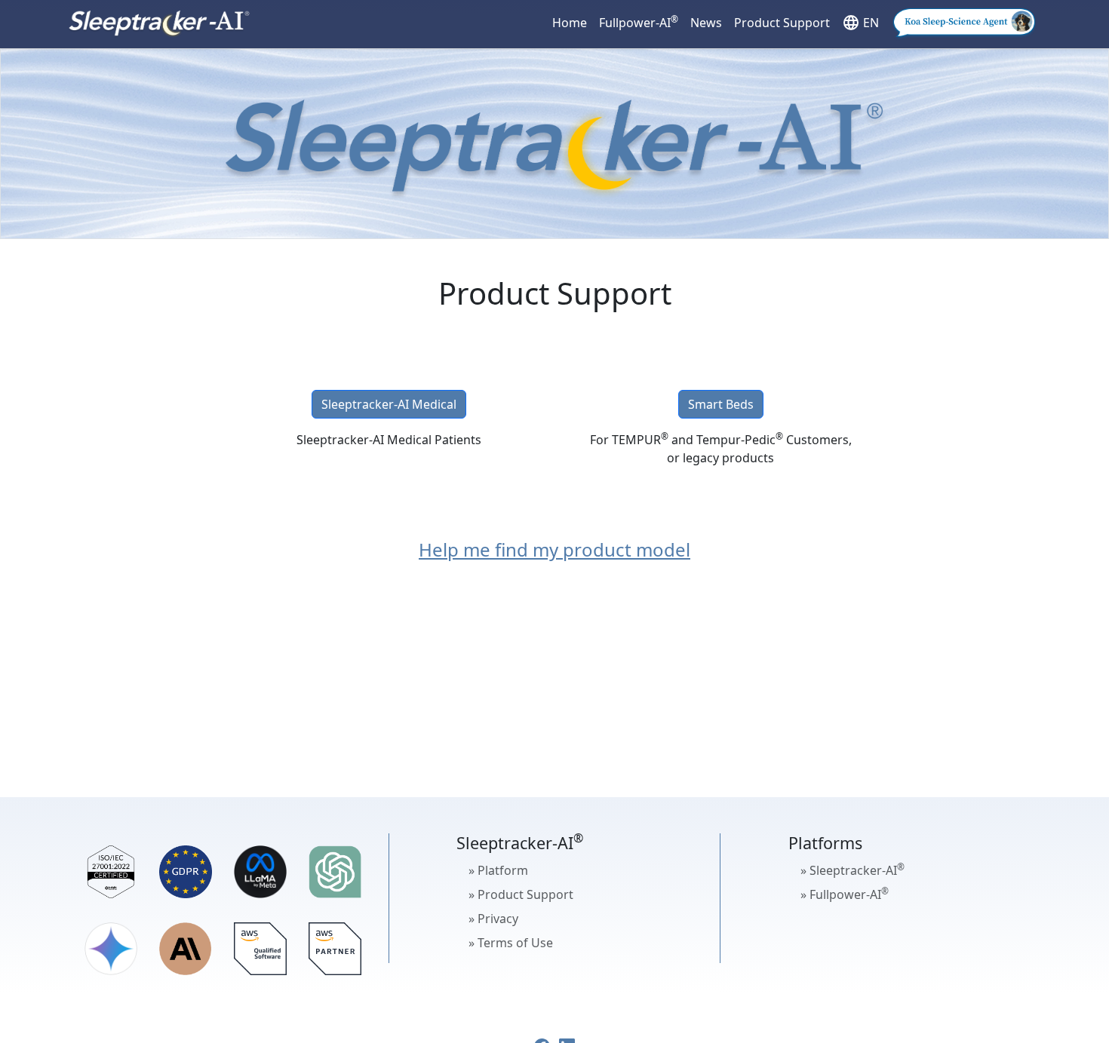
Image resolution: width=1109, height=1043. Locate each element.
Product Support (782, 22)
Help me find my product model (554, 549)
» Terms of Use (510, 942)
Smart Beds (721, 404)
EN (860, 23)
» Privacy (493, 918)
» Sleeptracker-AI (852, 869)
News (706, 22)
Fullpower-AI (638, 22)
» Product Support (520, 894)
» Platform (498, 870)
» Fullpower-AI (844, 894)
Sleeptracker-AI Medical (388, 404)
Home (569, 22)
